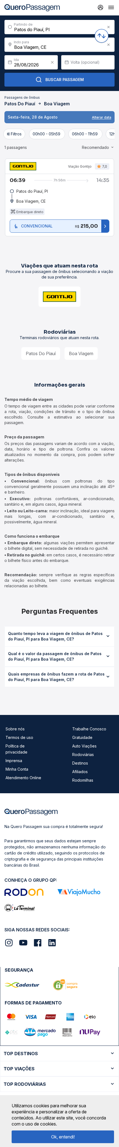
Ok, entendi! (63, 1137)
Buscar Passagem (64, 79)
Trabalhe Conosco (89, 729)
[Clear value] (52, 62)
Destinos (80, 763)
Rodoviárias (83, 754)
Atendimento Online (23, 777)
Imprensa (14, 760)
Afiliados (80, 771)
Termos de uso (19, 737)
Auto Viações (84, 746)
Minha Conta (17, 769)
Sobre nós (15, 729)
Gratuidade (82, 737)
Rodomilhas (82, 780)
